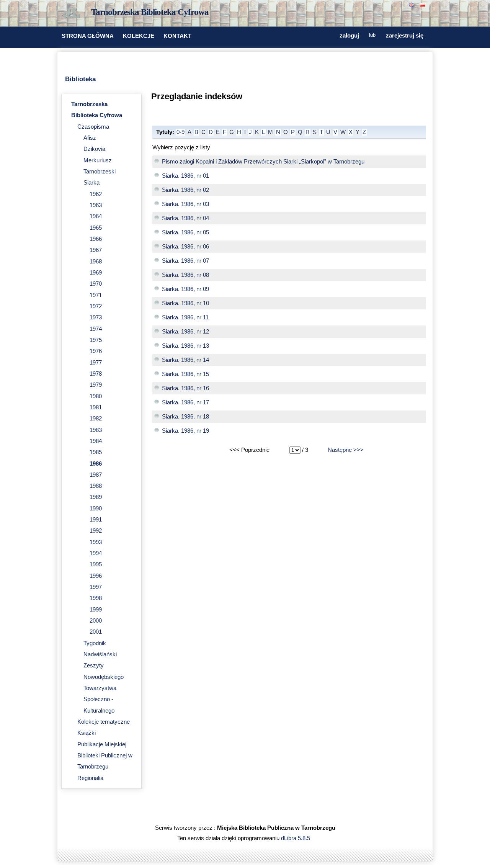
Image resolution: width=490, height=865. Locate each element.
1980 (96, 396)
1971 (96, 295)
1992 (96, 531)
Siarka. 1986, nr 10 (185, 303)
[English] (412, 4)
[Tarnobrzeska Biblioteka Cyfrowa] (72, 14)
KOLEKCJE (138, 36)
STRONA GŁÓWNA (88, 36)
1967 (96, 250)
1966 (96, 239)
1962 (96, 194)
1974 (96, 329)
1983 (96, 430)
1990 (96, 508)
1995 (96, 564)
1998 (96, 598)
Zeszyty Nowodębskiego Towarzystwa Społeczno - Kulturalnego (103, 687)
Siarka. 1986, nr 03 (185, 204)
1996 (96, 576)
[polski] (423, 4)
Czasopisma (93, 127)
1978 (96, 374)
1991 (96, 520)
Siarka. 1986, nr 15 (185, 374)
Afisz (89, 138)
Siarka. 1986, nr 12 (185, 332)
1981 (96, 407)
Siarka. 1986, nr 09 (185, 289)
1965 (96, 228)
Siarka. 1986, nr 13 (185, 346)
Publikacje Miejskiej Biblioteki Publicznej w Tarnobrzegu (104, 755)
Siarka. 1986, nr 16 (185, 388)
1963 (96, 205)
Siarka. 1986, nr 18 (185, 417)
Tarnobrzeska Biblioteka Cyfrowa (150, 12)
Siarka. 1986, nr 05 (185, 232)
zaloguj (349, 36)
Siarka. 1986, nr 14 (185, 360)
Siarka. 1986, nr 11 (185, 317)
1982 (96, 418)
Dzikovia (94, 149)
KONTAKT (177, 36)
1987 (96, 475)
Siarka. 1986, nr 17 (185, 402)
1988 (96, 486)
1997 (96, 587)
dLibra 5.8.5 (296, 838)
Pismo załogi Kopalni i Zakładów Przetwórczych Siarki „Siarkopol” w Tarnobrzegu (263, 162)
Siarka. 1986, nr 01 (185, 176)
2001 (96, 632)
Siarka (91, 183)
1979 (96, 385)
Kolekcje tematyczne (103, 722)
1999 (96, 610)
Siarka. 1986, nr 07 (185, 261)
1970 (96, 284)
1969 (96, 273)
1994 (96, 553)
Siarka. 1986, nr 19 (185, 431)
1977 (96, 363)
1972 (96, 306)
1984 (96, 441)
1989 (96, 497)
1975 (96, 340)
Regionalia (90, 778)
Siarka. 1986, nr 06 (185, 247)
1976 (96, 351)
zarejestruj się (404, 36)
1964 (96, 216)
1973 (96, 317)
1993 (96, 542)
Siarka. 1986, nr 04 (185, 218)
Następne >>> (346, 450)
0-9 (180, 132)
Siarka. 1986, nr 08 (185, 275)
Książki (86, 733)
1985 (96, 452)
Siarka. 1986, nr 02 (185, 190)
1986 (96, 464)
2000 (96, 621)
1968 (96, 261)
